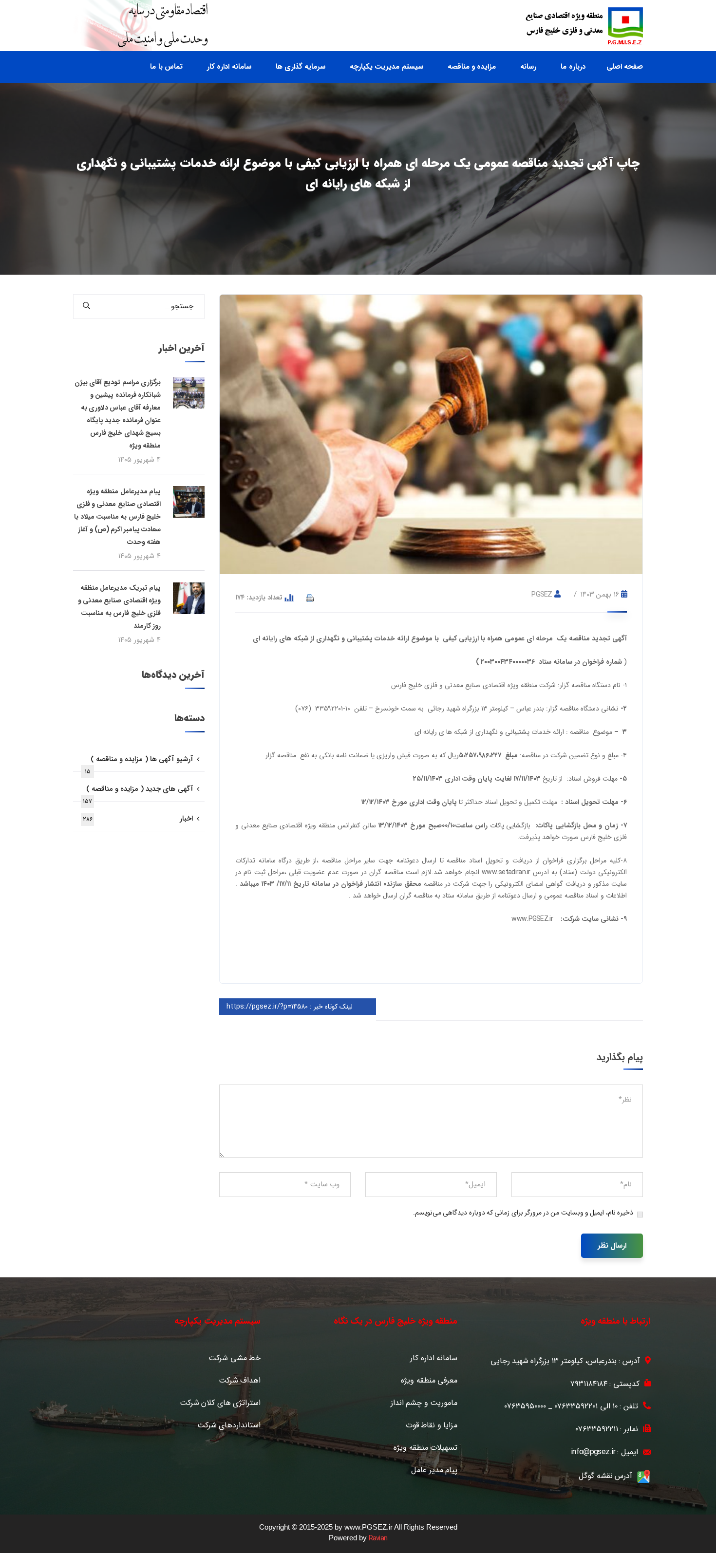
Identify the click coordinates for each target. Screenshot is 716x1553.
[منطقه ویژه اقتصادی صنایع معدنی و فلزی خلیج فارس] (584, 25)
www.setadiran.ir (506, 872)
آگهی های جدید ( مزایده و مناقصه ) (138, 792)
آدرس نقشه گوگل (605, 1476)
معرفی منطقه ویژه (429, 1380)
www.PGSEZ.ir (532, 919)
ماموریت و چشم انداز (424, 1403)
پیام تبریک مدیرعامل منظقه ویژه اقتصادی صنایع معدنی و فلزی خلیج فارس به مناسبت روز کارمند (119, 606)
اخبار (138, 818)
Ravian (378, 1538)
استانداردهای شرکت (229, 1425)
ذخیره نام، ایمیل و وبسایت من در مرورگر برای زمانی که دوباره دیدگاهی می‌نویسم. (523, 1212)
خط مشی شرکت (234, 1358)
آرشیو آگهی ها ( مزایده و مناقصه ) (139, 762)
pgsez (541, 594)
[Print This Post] (310, 597)
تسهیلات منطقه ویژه (425, 1448)
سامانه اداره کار (433, 1358)
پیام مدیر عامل (434, 1470)
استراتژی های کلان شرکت (220, 1403)
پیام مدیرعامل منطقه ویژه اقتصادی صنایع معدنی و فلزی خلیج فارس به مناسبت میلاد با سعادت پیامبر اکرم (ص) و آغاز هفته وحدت (117, 516)
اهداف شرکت (240, 1380)
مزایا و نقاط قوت (431, 1425)
